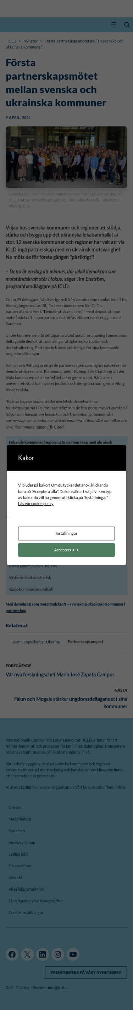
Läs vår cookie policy (36, 503)
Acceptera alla (66, 549)
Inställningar (66, 533)
